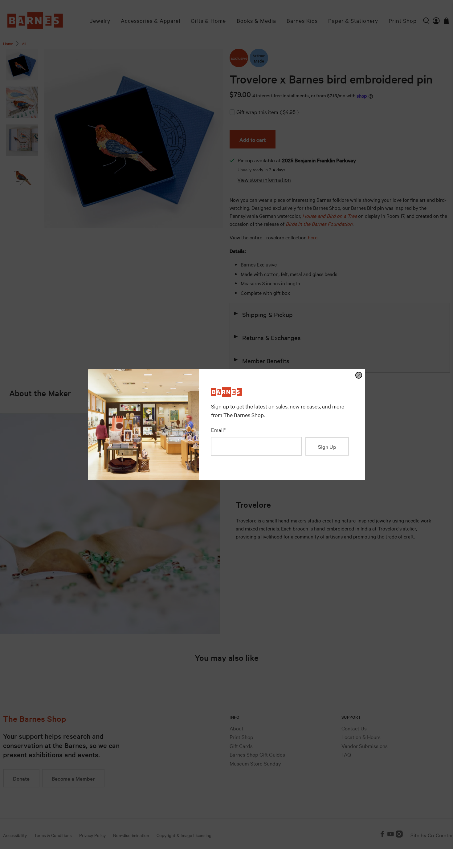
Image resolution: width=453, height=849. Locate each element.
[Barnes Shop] (226, 394)
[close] (359, 375)
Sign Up (327, 446)
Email (218, 429)
